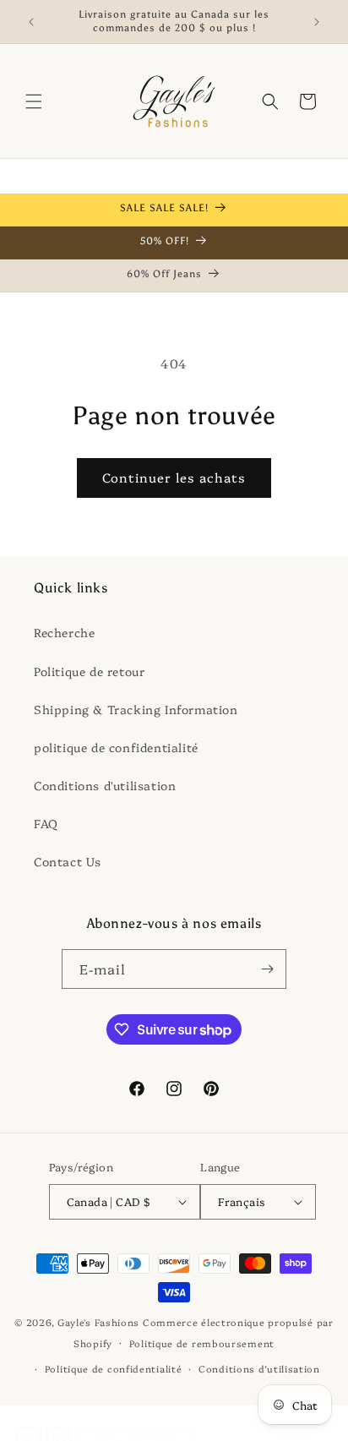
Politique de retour (89, 671)
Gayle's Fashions (98, 1322)
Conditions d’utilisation (259, 1368)
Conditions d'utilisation (105, 785)
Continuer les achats (174, 477)
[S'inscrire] (266, 969)
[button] (33, 101)
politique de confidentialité (116, 747)
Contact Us (67, 861)
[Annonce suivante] (316, 22)
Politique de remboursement (202, 1343)
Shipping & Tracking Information (136, 709)
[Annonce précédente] (31, 22)
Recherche (64, 632)
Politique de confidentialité (113, 1368)
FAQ (46, 823)
